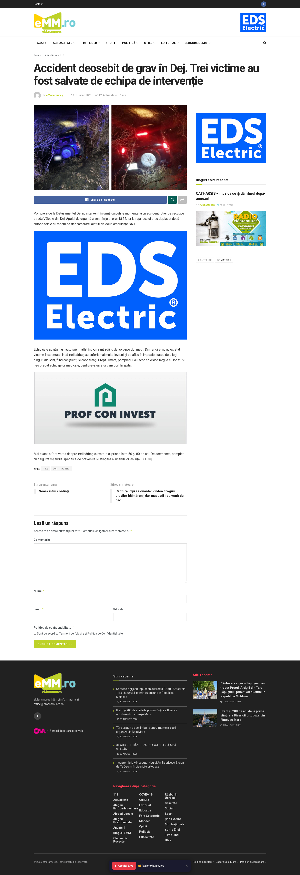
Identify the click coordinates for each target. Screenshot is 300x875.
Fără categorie (149, 815)
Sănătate (171, 803)
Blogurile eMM (196, 43)
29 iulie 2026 (226, 205)
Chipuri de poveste (120, 840)
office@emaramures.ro (49, 704)
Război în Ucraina (171, 796)
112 (62, 55)
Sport (111, 43)
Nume (39, 591)
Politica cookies (202, 861)
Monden (144, 821)
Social (169, 808)
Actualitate (62, 43)
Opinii (143, 826)
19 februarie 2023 (81, 95)
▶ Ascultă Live (124, 865)
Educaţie (145, 810)
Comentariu (42, 539)
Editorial (168, 43)
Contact (38, 4)
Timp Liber (89, 43)
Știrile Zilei (172, 829)
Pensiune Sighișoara (252, 861)
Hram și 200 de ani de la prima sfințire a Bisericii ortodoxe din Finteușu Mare (242, 715)
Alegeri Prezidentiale (122, 820)
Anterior (205, 260)
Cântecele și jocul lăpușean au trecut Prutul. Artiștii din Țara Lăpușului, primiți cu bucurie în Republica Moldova (151, 692)
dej (55, 468)
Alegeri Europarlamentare (125, 806)
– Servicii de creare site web (64, 730)
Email (39, 609)
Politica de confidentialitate (54, 627)
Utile (148, 43)
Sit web (118, 609)
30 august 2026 (128, 701)
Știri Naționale (174, 824)
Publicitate (146, 837)
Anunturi (119, 827)
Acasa (41, 43)
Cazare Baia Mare (226, 861)
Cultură (144, 799)
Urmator (223, 260)
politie (65, 468)
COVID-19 (145, 794)
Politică (128, 43)
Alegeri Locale (123, 813)
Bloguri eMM (122, 833)
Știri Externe (173, 819)
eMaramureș (54, 95)
